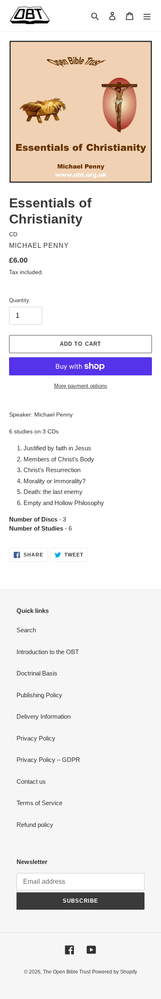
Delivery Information (44, 716)
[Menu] (147, 16)
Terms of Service (39, 802)
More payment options (80, 386)
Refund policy (35, 824)
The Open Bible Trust (66, 972)
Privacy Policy (36, 738)
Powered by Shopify (114, 972)
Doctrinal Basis (37, 673)
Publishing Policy (39, 695)
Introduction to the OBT (48, 651)
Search (26, 629)
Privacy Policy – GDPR (48, 759)
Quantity (19, 300)
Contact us (31, 781)
